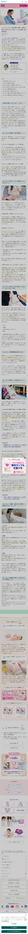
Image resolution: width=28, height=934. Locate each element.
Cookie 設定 (14, 923)
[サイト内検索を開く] (22, 1)
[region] (14, 923)
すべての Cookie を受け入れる (14, 931)
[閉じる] (26, 915)
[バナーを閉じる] (25, 458)
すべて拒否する (14, 927)
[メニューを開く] (26, 1)
